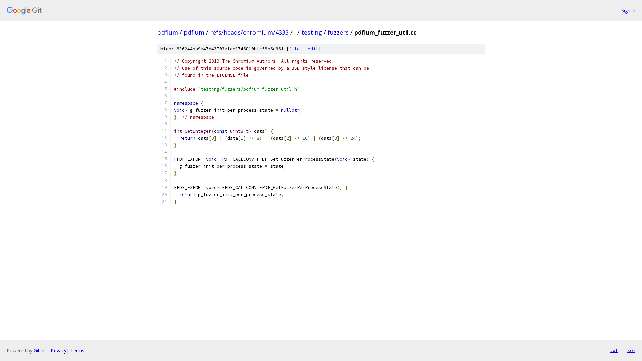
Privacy (58, 350)
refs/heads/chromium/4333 (249, 32)
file (294, 49)
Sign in (628, 10)
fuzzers (338, 32)
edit (313, 49)
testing (311, 32)
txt (614, 350)
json (630, 350)
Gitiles (40, 350)
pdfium (167, 32)
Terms (77, 350)
